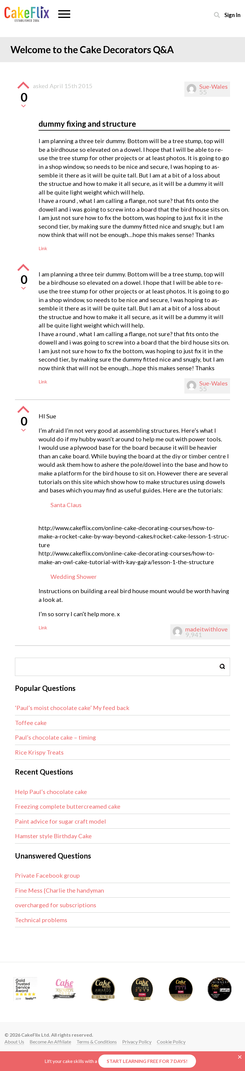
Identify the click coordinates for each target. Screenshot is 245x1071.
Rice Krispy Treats (39, 752)
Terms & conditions (96, 1041)
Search (223, 666)
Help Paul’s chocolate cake (51, 791)
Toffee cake (31, 722)
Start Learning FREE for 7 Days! (147, 1061)
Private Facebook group (47, 875)
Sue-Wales (213, 86)
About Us (14, 1041)
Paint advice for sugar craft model (60, 821)
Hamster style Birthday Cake (53, 835)
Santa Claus (66, 504)
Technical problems (41, 919)
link (43, 248)
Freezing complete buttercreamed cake (67, 806)
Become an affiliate (50, 1041)
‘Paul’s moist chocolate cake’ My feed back (72, 707)
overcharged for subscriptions (55, 904)
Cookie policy (171, 1041)
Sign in (232, 15)
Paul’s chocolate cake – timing (55, 737)
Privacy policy (136, 1041)
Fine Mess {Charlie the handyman (59, 890)
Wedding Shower (73, 576)
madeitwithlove (206, 629)
